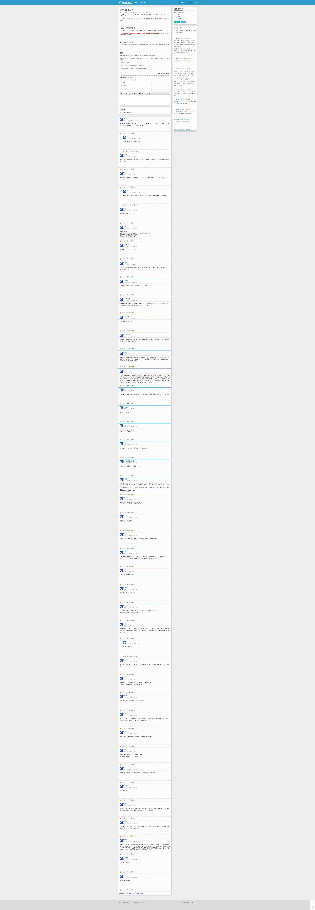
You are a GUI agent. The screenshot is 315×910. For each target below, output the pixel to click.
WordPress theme (185, 902)
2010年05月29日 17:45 (125, 12)
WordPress (142, 902)
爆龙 (124, 370)
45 (132, 893)
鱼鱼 (175, 51)
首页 (136, 2)
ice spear (176, 111)
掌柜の (125, 226)
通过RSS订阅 (196, 2)
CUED (195, 902)
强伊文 (144, 12)
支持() (123, 133)
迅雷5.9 (168, 73)
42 (128, 893)
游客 (175, 30)
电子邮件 (123, 85)
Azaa (175, 40)
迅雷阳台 (125, 2)
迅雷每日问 (143, 2)
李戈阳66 (176, 61)
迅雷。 (175, 71)
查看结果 (183, 22)
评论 (148, 12)
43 (129, 893)
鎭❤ (122, 77)
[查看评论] (312, 902)
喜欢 (179, 15)
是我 (124, 569)
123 (124, 118)
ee (174, 121)
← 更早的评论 (122, 893)
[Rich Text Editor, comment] (145, 100)
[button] (122, 93)
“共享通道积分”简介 (127, 10)
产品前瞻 (163, 73)
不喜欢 (179, 18)
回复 (133, 133)
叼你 (124, 731)
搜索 (193, 3)
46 (133, 893)
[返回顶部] (312, 907)
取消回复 (130, 77)
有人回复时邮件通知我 (125, 112)
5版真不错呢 (177, 101)
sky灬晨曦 (176, 91)
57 (136, 893)
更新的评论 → (140, 893)
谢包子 (175, 81)
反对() (128, 133)
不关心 (179, 16)
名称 (124, 82)
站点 (125, 89)
